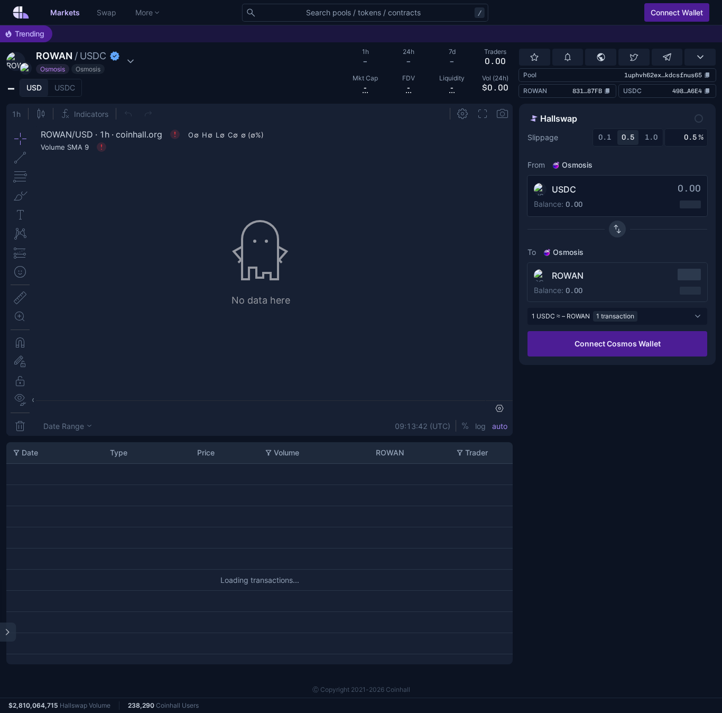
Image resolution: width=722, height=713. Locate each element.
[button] (71, 61)
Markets (65, 12)
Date (30, 452)
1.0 (651, 137)
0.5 (628, 137)
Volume (286, 452)
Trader (476, 452)
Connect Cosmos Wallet (618, 343)
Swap (106, 12)
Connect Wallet (677, 12)
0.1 (604, 137)
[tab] (34, 87)
